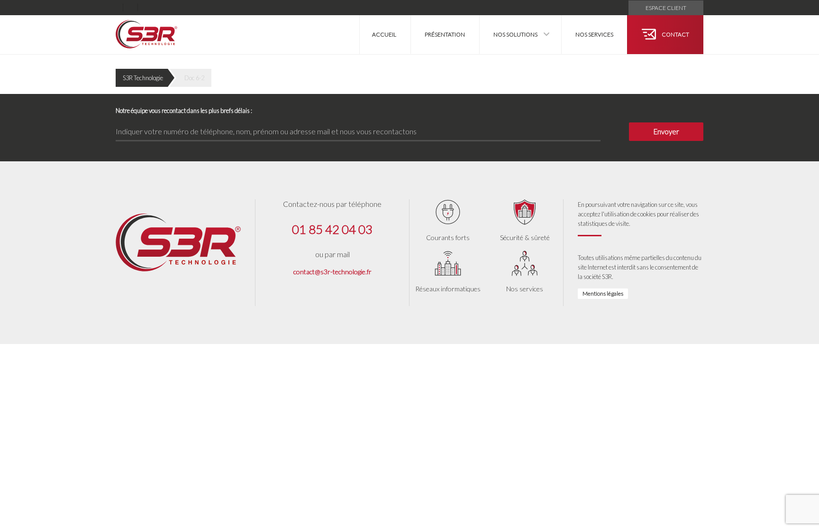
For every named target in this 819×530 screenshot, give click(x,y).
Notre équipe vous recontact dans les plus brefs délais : (184, 110)
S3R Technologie (143, 78)
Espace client (666, 7)
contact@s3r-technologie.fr (332, 272)
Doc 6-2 (194, 78)
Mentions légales (602, 293)
